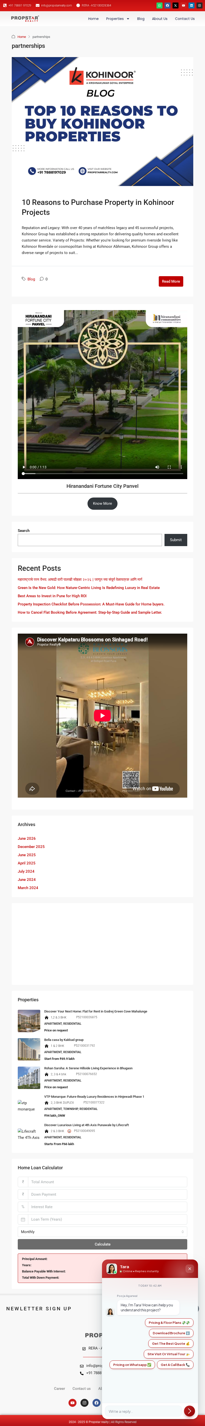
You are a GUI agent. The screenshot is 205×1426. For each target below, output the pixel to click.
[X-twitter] (175, 5)
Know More (102, 503)
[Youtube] (183, 5)
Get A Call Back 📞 (175, 1365)
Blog (140, 18)
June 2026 (27, 838)
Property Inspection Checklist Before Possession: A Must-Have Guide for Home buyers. (91, 604)
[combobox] (102, 1232)
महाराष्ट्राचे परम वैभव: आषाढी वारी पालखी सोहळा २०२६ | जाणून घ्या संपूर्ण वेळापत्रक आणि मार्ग (80, 579)
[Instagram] (199, 5)
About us (160, 18)
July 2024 (26, 871)
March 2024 (28, 888)
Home (93, 18)
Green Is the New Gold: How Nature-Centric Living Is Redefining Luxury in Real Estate (89, 588)
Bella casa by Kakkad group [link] (64, 1040)
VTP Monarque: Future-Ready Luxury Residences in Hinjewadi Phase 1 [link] (94, 1096)
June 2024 (27, 879)
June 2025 (27, 855)
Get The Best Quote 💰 (171, 1343)
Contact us (185, 18)
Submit (176, 540)
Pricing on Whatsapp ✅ (132, 1365)
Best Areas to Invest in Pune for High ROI (52, 596)
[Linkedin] (191, 5)
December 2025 (31, 846)
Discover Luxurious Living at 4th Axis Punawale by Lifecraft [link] (86, 1125)
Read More (171, 281)
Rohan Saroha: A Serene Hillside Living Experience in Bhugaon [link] (88, 1068)
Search (24, 530)
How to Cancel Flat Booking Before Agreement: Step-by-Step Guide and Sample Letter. (90, 612)
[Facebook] (167, 5)
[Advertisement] (102, 944)
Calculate (102, 1244)
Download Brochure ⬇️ (171, 1333)
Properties (115, 18)
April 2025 (27, 863)
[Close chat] (190, 1268)
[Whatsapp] (159, 5)
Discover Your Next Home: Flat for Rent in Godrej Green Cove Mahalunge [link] (95, 1011)
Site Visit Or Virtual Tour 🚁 (169, 1354)
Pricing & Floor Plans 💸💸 (169, 1323)
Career (59, 1388)
